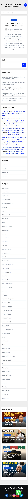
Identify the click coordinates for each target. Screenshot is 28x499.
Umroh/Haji (14, 19)
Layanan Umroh (6, 253)
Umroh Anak (5, 367)
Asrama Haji (5, 192)
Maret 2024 (5, 172)
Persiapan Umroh (6, 322)
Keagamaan (5, 241)
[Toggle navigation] (1, 4)
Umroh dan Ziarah (6, 375)
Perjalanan (5, 295)
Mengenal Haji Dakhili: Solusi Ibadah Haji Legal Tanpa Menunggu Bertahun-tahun (13, 472)
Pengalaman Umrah (7, 283)
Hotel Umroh (5, 230)
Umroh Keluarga (6, 379)
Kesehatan (4, 245)
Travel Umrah (5, 341)
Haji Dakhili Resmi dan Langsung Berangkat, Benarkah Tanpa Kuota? (13, 422)
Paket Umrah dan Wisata (8, 264)
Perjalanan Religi (6, 302)
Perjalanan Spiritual (7, 310)
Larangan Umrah (6, 249)
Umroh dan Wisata (6, 371)
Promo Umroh (5, 325)
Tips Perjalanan (6, 333)
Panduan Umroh (6, 279)
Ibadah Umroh (5, 237)
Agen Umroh (5, 188)
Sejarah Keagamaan (7, 329)
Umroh (3, 364)
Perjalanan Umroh (6, 318)
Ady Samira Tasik (13, 4)
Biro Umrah (5, 207)
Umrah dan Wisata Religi (8, 356)
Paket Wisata (5, 276)
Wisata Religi (5, 398)
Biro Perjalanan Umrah (8, 203)
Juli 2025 (4, 165)
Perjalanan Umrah (6, 314)
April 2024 (4, 168)
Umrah (3, 344)
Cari (3, 60)
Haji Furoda (5, 218)
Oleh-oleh (4, 257)
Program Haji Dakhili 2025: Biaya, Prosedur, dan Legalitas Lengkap (13, 439)
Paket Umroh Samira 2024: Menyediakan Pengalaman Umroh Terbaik (13, 113)
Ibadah (3, 234)
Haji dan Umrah (6, 214)
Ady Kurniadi (10, 29)
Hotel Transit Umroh (7, 226)
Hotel (3, 222)
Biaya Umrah (5, 195)
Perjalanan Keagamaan (8, 299)
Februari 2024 (5, 176)
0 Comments (15, 31)
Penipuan (4, 291)
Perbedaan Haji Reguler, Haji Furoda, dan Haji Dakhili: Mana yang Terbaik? (13, 456)
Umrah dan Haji (6, 348)
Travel (3, 337)
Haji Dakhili (5, 211)
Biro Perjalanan (6, 199)
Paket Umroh (5, 268)
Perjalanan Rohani (7, 306)
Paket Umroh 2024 (7, 272)
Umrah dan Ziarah (6, 360)
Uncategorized (5, 390)
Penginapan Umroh (7, 287)
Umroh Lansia (5, 383)
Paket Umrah (5, 260)
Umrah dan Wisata (6, 352)
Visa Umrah (5, 394)
